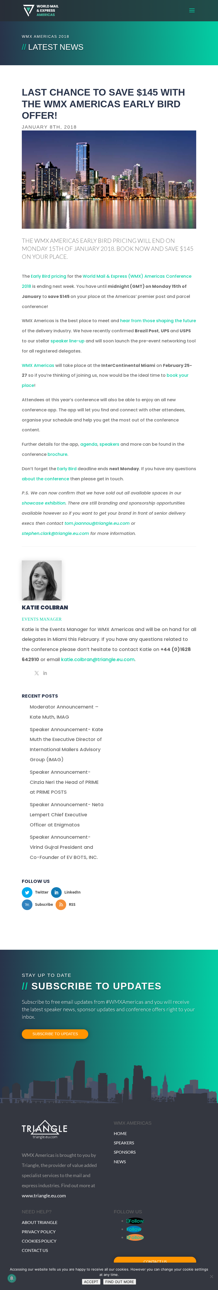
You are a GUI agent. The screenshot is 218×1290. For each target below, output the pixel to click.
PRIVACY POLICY (39, 1231)
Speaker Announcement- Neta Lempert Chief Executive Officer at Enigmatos (66, 814)
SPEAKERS (124, 1142)
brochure (57, 454)
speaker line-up (68, 341)
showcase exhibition (43, 503)
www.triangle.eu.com (44, 1195)
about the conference (45, 479)
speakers (109, 444)
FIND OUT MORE (119, 1282)
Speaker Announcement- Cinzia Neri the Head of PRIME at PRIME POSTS (64, 782)
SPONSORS (125, 1151)
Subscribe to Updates (55, 1034)
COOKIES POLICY (39, 1240)
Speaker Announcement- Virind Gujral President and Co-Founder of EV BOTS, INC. (64, 847)
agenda (88, 444)
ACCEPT (91, 1282)
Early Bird (67, 469)
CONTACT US (35, 1250)
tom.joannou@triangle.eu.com (97, 523)
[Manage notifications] (11, 1278)
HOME (120, 1133)
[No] (211, 1276)
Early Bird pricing (48, 276)
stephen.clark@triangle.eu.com (55, 533)
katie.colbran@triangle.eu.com (98, 659)
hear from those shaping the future (158, 321)
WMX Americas (38, 365)
